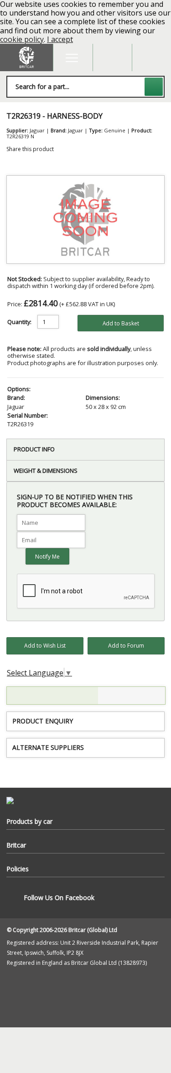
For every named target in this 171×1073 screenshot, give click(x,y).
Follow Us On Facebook (59, 897)
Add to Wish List (45, 645)
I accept (60, 39)
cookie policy (22, 39)
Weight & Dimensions (46, 470)
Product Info (34, 449)
